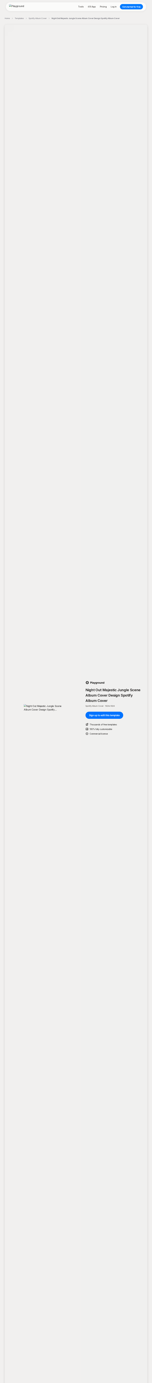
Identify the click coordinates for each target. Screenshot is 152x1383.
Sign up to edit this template (104, 715)
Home (7, 18)
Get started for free (131, 6)
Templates (19, 18)
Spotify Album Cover (38, 18)
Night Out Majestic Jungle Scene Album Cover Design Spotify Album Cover (86, 18)
